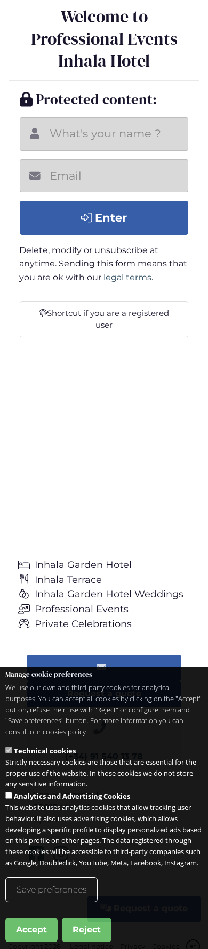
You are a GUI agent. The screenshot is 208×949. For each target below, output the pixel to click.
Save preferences (51, 890)
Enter (109, 217)
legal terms (127, 277)
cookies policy (64, 731)
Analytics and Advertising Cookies (72, 796)
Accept (31, 929)
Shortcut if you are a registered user (108, 319)
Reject (87, 929)
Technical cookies (45, 751)
